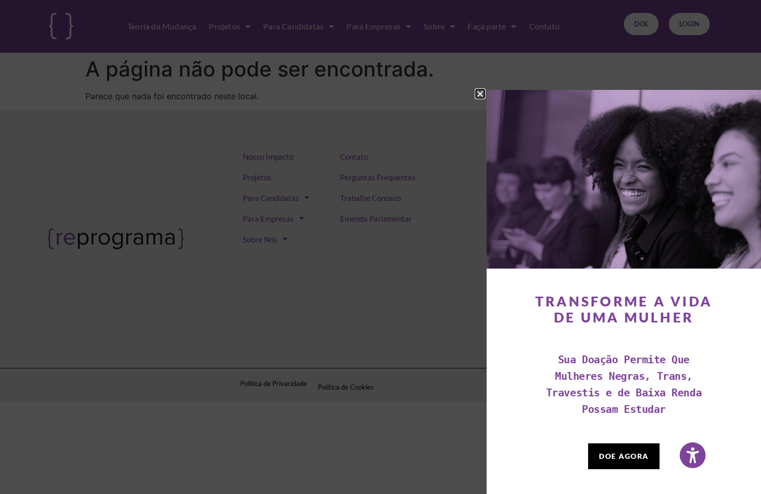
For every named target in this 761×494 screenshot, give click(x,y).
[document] (380, 247)
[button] (480, 94)
